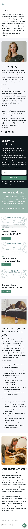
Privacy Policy (14, 520)
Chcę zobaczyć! (6, 238)
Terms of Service (5, 520)
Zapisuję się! (14, 177)
